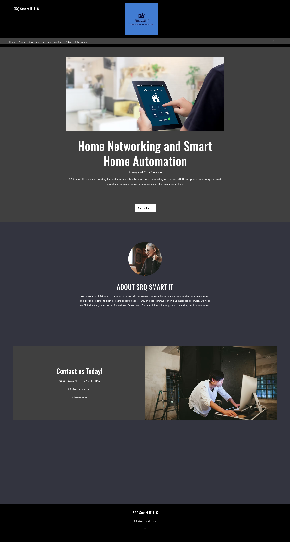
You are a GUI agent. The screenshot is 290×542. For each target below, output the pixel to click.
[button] (145, 208)
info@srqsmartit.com (79, 389)
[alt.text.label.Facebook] (273, 41)
